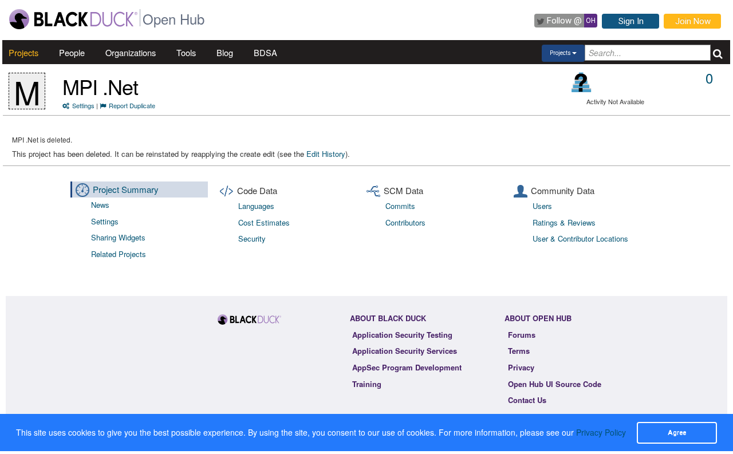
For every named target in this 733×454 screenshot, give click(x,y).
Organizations (130, 52)
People (72, 52)
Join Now (693, 21)
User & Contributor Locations (580, 238)
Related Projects (118, 253)
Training (366, 383)
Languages (256, 205)
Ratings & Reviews (564, 222)
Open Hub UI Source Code (554, 383)
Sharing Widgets (118, 237)
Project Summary (126, 189)
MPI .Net (100, 86)
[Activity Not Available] (582, 82)
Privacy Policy (601, 432)
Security (252, 238)
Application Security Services (404, 350)
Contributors (405, 222)
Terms (519, 350)
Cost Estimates (264, 222)
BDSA (265, 52)
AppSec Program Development (407, 367)
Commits (400, 205)
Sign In (631, 21)
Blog (224, 52)
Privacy (521, 367)
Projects (23, 52)
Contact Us (527, 399)
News (100, 204)
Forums (521, 334)
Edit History (325, 153)
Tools (186, 52)
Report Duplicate (132, 105)
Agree (677, 432)
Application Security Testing (402, 334)
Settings (83, 105)
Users (542, 205)
